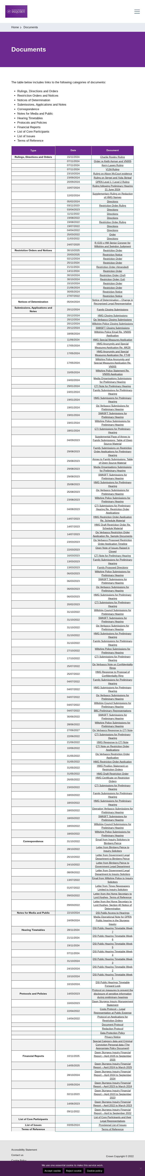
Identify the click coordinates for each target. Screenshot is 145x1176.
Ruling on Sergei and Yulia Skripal (113, 177)
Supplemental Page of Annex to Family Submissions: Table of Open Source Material (112, 440)
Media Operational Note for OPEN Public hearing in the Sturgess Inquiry (113, 920)
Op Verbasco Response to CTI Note (112, 730)
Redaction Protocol (112, 1028)
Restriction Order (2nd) (113, 275)
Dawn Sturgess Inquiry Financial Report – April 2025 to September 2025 (112, 1056)
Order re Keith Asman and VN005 (112, 161)
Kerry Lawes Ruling (112, 165)
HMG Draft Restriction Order (113, 773)
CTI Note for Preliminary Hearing (112, 386)
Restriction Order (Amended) (112, 267)
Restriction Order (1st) (112, 279)
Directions (112, 201)
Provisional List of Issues (112, 1125)
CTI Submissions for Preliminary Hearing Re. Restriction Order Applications (112, 509)
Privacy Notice (113, 1037)
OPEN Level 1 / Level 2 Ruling (112, 182)
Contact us (17, 1155)
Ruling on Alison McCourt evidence (112, 173)
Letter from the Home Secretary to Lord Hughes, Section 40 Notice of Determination (112, 905)
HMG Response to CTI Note (112, 742)
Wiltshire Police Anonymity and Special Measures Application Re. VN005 (112, 363)
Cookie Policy (18, 1160)
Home (15, 27)
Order (112, 234)
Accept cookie (53, 1170)
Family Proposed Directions (112, 567)
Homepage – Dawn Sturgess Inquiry (16, 11)
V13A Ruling (112, 169)
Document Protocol (112, 1024)
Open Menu (137, 11)
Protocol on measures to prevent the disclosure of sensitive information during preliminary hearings (112, 994)
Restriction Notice (112, 254)
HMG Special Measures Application (112, 339)
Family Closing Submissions (112, 309)
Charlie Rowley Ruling (112, 157)
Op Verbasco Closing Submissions (112, 319)
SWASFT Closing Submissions (113, 328)
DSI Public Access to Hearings (112, 913)
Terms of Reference (113, 1129)
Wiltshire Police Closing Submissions (112, 323)
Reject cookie (74, 1170)
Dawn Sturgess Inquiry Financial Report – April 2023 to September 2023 (112, 1094)
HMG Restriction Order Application (112, 761)
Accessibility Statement (24, 1149)
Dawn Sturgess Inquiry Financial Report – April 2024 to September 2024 (112, 1075)
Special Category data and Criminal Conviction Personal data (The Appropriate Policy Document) (112, 1045)
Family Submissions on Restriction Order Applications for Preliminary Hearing (112, 452)
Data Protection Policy (112, 1033)
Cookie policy (94, 1170)
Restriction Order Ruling (112, 205)
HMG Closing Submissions (112, 315)
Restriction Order (112, 250)
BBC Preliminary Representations (112, 710)
